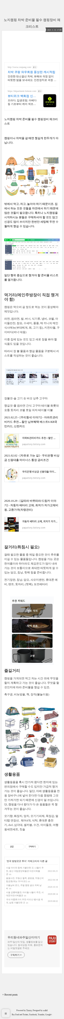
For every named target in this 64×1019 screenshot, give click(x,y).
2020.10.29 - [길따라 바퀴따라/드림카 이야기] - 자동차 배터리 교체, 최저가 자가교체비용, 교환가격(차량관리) (31, 505)
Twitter (25, 1014)
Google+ (48, 1014)
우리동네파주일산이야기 (24, 937)
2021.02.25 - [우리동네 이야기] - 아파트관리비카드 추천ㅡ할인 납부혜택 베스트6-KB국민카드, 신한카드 (31, 422)
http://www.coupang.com (19, 67)
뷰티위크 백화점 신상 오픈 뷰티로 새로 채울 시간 (22, 96)
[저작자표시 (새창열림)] (40, 846)
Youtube (41, 1014)
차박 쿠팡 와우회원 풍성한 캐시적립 (31, 72)
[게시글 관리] (21, 846)
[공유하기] (17, 846)
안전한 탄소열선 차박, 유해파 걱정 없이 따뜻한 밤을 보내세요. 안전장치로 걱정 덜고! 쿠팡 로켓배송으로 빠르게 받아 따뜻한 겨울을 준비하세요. (32, 78)
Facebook (33, 1014)
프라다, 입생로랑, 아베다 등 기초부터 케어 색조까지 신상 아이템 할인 (22, 102)
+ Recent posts (10, 994)
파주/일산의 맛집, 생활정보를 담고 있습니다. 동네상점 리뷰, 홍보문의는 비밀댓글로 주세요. (25, 945)
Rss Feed (15, 1014)
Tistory (29, 1010)
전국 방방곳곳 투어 (16, 861)
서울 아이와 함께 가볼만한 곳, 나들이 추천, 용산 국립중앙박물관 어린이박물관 (25, 871)
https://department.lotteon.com (22, 91)
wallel (45, 1010)
